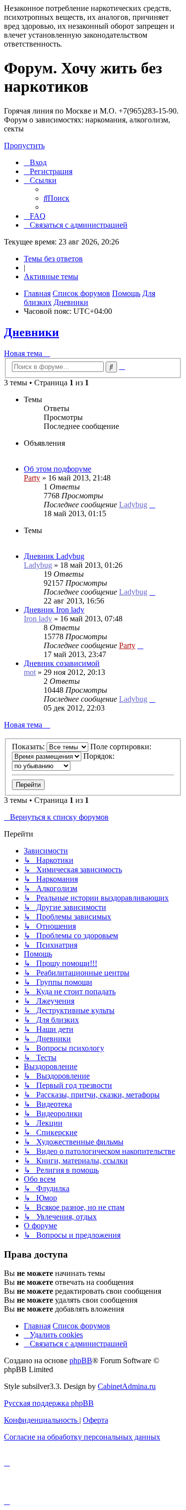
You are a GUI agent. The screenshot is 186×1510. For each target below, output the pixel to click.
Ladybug (133, 504)
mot (30, 672)
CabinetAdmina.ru (127, 1386)
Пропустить (24, 145)
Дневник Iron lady (54, 609)
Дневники (31, 332)
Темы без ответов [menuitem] (53, 258)
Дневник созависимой (62, 663)
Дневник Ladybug (54, 556)
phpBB (80, 1360)
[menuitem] (35, 162)
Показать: (29, 746)
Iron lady (38, 618)
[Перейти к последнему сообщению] (152, 504)
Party (32, 478)
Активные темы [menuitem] (51, 276)
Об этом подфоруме (57, 469)
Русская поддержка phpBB (49, 1403)
